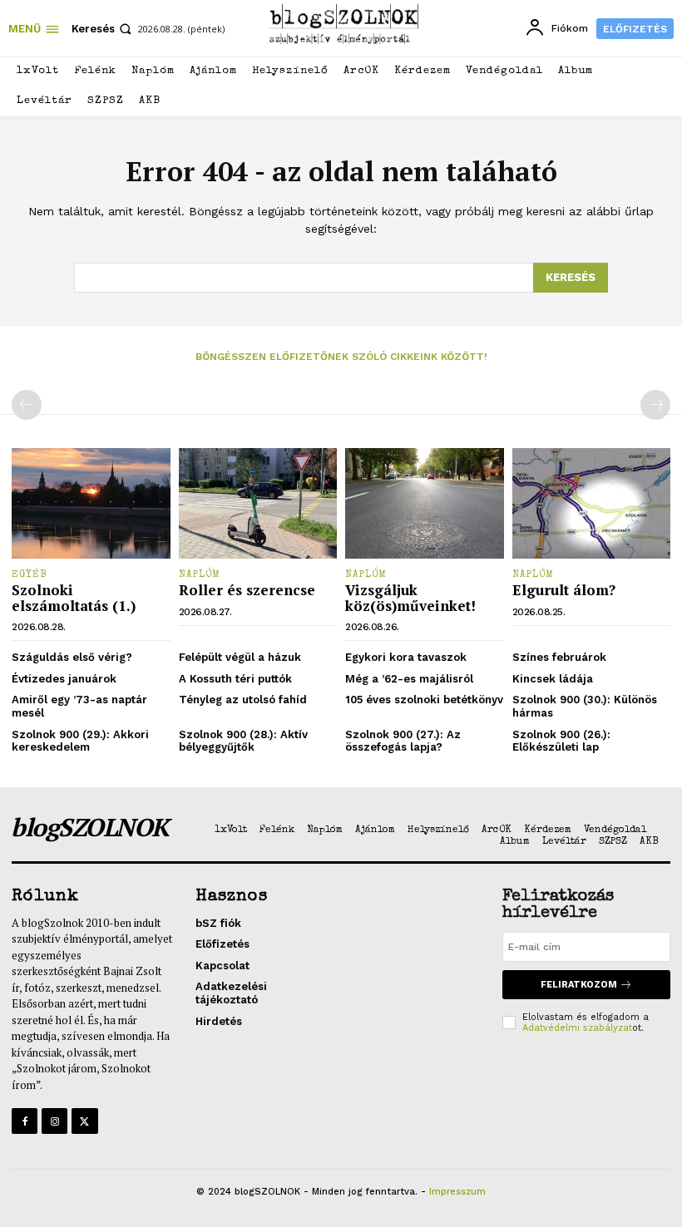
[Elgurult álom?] (591, 503)
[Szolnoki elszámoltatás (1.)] (91, 503)
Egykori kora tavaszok (406, 657)
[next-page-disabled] (655, 405)
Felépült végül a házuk (240, 657)
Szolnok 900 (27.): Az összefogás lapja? (403, 741)
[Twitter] (84, 1121)
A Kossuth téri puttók (235, 679)
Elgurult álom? (563, 589)
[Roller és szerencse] (258, 503)
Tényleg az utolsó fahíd (243, 699)
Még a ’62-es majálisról (409, 679)
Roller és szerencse (247, 589)
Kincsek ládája (552, 679)
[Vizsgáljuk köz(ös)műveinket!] (424, 503)
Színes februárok (559, 657)
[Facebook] (24, 1121)
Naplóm (199, 575)
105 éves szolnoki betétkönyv (424, 699)
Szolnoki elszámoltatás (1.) (74, 597)
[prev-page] (27, 405)
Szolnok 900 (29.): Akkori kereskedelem (80, 741)
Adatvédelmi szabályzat (577, 1027)
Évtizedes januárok (64, 679)
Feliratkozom (579, 984)
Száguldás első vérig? (72, 657)
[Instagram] (54, 1121)
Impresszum (457, 1191)
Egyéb (29, 575)
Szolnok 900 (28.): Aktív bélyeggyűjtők (243, 741)
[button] (103, 28)
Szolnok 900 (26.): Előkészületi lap (561, 741)
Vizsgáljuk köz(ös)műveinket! (410, 597)
